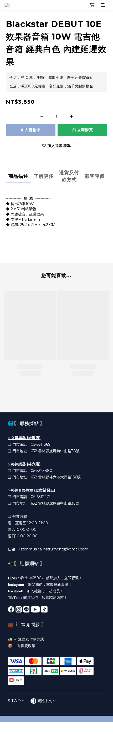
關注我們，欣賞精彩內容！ (45, 597)
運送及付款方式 (31, 639)
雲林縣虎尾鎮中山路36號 (58, 503)
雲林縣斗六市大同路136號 (59, 477)
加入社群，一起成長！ (45, 591)
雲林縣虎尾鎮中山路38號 (59, 451)
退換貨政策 (26, 645)
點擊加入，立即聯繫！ (64, 578)
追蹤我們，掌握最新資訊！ (50, 584)
